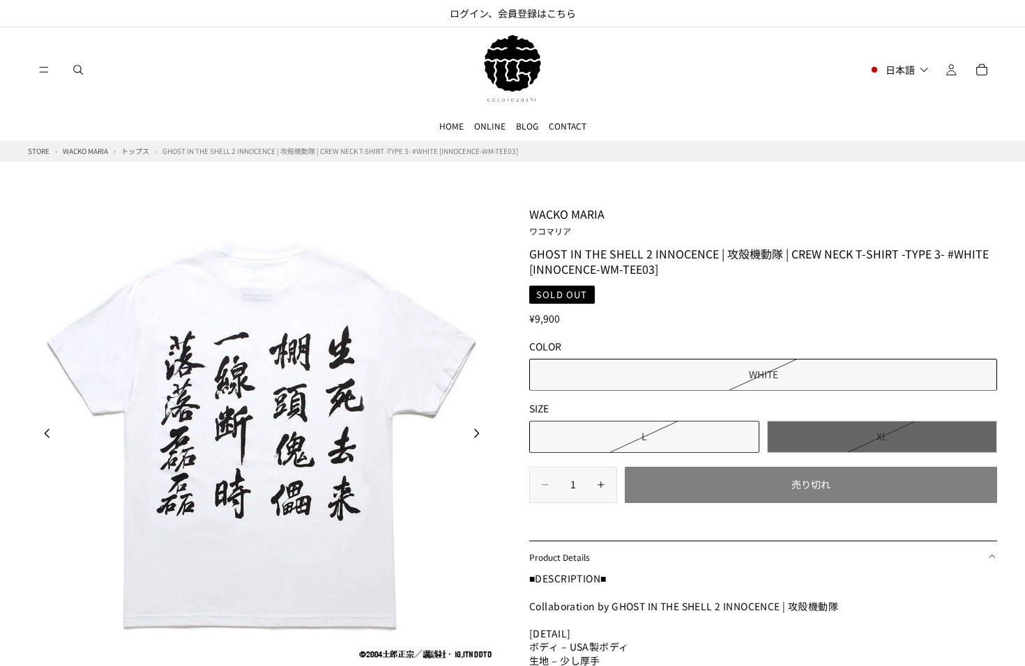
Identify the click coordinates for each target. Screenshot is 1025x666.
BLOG (527, 126)
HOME (451, 126)
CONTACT (567, 126)
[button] (898, 69)
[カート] (981, 69)
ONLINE (490, 126)
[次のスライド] (480, 435)
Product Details (559, 557)
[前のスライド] (43, 435)
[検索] (78, 69)
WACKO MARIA (567, 221)
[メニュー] (44, 70)
